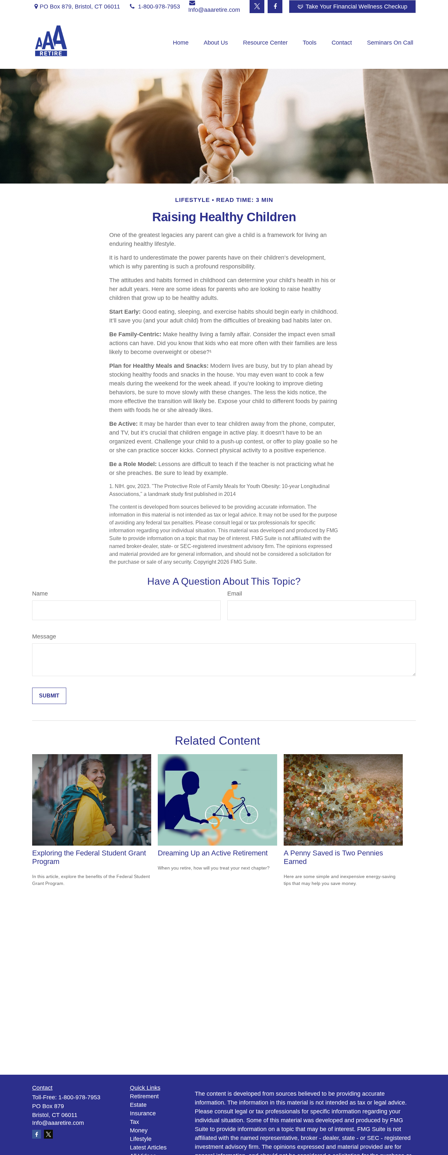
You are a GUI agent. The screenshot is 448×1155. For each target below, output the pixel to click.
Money (139, 1130)
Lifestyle (141, 1139)
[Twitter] (257, 6)
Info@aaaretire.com (58, 1123)
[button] (180, 42)
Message (44, 636)
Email (234, 593)
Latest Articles (148, 1147)
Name (40, 593)
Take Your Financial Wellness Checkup (356, 6)
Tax (134, 1122)
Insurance (143, 1113)
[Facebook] (275, 6)
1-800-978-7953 (159, 6)
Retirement (144, 1096)
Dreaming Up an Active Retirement (213, 853)
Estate (138, 1105)
